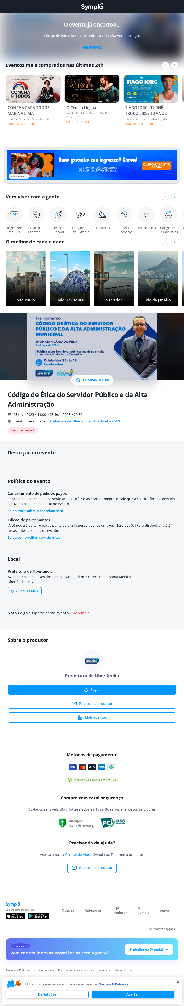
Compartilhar (96, 380)
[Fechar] (178, 981)
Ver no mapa (27, 591)
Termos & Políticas (113, 984)
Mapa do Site (123, 970)
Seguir (96, 689)
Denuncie (81, 613)
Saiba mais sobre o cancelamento (35, 511)
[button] (14, 984)
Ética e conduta (44, 970)
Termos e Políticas (18, 970)
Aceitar (132, 994)
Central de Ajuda (78, 854)
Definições (47, 994)
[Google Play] (38, 916)
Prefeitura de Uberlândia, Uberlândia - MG (84, 421)
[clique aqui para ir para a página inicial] (92, 6)
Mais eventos (96, 717)
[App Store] (15, 916)
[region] (92, 990)
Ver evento (92, 47)
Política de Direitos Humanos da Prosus (84, 970)
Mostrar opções (164, 929)
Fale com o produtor (96, 703)
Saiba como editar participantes (34, 537)
